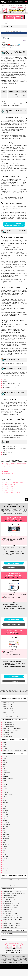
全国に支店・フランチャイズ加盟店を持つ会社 (12, 728)
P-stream (4, 830)
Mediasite (5, 808)
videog (4, 842)
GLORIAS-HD (5, 816)
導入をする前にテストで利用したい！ (10, 915)
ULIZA (4, 790)
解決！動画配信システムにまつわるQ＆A (11, 888)
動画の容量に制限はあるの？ (8, 911)
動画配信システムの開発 (8, 706)
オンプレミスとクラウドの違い (9, 881)
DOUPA (4, 840)
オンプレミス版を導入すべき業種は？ (10, 885)
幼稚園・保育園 (6, 734)
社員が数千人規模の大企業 (8, 722)
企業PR (4, 742)
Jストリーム (5, 760)
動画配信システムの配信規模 (8, 704)
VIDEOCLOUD (6, 844)
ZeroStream (5, 866)
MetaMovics (5, 870)
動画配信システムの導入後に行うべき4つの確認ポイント (14, 917)
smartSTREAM (6, 834)
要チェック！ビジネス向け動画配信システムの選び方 (14, 482)
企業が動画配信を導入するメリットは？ (11, 903)
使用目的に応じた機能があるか (9, 484)
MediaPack (5, 780)
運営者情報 (4, 939)
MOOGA (4, 782)
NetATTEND (5, 826)
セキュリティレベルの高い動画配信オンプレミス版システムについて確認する (13, 224)
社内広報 (4, 746)
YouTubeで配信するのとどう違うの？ (10, 905)
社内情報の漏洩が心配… (8, 909)
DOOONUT (5, 846)
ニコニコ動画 (5, 814)
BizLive (4, 766)
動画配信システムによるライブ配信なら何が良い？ (14, 930)
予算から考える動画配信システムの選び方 (12, 492)
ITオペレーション (6, 868)
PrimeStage (5, 812)
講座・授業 (5, 748)
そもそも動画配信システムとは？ (9, 899)
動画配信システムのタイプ (8, 702)
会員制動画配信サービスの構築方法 (10, 895)
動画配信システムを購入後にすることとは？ (12, 925)
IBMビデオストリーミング (8, 856)
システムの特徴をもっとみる (13, 567)
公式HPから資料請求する (13, 563)
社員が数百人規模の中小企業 (8, 724)
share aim (5, 872)
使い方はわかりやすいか (8, 488)
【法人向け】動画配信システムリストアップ (12, 466)
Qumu (4, 818)
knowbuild (5, 762)
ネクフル (4, 806)
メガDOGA (5, 796)
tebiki (4, 860)
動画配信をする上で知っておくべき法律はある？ (13, 891)
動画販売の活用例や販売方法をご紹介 (10, 927)
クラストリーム (6, 756)
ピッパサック (5, 770)
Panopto (4, 862)
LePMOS (4, 854)
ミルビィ (4, 758)
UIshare (4, 848)
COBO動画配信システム (8, 473)
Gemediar (5, 820)
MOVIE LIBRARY (6, 836)
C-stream (4, 832)
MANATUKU (5, 802)
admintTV (5, 828)
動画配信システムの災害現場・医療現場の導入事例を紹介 (14, 750)
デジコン (4, 804)
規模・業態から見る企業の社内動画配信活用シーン (14, 719)
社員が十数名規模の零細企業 (8, 726)
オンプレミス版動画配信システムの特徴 (11, 879)
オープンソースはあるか (8, 490)
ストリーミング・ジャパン (8, 794)
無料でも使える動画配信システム (10, 933)
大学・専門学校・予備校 (8, 732)
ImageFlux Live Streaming (8, 778)
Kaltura (4, 850)
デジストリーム (6, 858)
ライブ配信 (5, 744)
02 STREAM (5, 810)
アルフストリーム (6, 822)
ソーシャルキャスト (7, 824)
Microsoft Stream (6, 864)
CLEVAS (5, 469)
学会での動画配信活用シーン (8, 736)
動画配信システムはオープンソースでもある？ (12, 712)
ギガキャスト (5, 792)
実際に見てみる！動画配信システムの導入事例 (13, 739)
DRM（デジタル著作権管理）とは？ (10, 897)
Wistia (4, 852)
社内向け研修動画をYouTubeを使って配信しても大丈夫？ (14, 893)
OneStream (5, 786)
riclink (4, 774)
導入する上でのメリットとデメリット (10, 883)
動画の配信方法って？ (7, 901)
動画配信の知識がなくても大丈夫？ (10, 907)
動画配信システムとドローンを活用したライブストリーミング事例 (14, 920)
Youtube (4, 936)
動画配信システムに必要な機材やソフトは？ (12, 923)
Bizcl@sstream (6, 838)
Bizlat (4, 798)
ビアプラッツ (5, 788)
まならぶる (6, 471)
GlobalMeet (5, 800)
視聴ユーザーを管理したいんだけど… (10, 913)
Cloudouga (5, 764)
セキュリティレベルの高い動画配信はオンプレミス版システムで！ (14, 876)
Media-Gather (5, 776)
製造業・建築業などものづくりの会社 (10, 730)
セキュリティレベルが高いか (9, 486)
